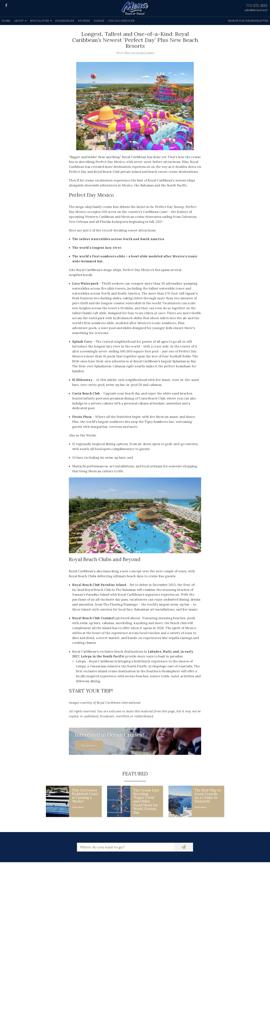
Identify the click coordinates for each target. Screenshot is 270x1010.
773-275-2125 (256, 5)
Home (6, 20)
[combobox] (125, 847)
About (19, 20)
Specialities (39, 20)
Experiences (64, 20)
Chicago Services (121, 20)
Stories (84, 20)
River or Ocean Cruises (139, 52)
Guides (99, 20)
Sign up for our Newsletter (248, 20)
